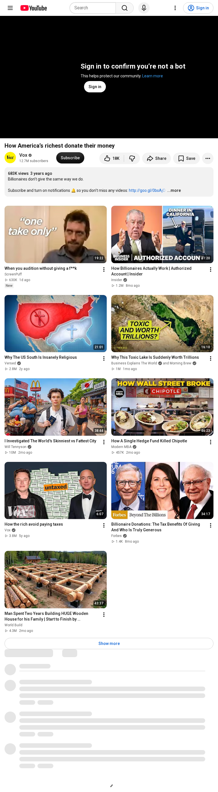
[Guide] (10, 8)
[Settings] (175, 8)
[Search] (125, 8)
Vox (23, 155)
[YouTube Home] (33, 8)
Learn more (152, 76)
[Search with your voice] (144, 8)
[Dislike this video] (132, 158)
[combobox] (94, 8)
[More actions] (207, 158)
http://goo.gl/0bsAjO (147, 190)
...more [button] (174, 190)
